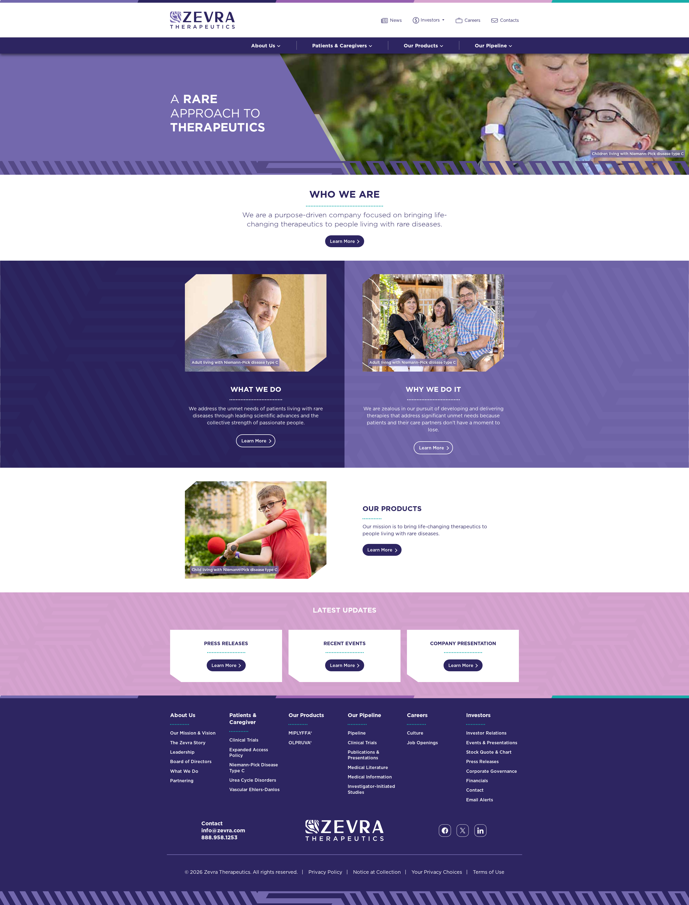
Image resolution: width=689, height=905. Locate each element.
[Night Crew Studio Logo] (344, 830)
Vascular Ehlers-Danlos (254, 789)
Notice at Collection (377, 872)
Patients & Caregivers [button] (340, 45)
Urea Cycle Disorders (252, 780)
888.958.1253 (219, 837)
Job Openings (422, 743)
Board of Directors (191, 761)
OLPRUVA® (300, 743)
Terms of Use (488, 872)
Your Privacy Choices (437, 872)
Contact (475, 790)
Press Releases (482, 761)
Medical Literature (368, 767)
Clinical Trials (243, 740)
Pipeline (357, 733)
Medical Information (370, 777)
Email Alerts (479, 800)
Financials (477, 781)
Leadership (182, 752)
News (395, 20)
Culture (415, 733)
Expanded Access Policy (248, 752)
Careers (471, 20)
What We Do (184, 771)
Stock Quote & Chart (489, 752)
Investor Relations (486, 733)
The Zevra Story (188, 743)
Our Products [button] (422, 45)
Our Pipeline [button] (491, 45)
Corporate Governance (491, 771)
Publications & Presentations (363, 755)
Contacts (509, 20)
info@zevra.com (223, 830)
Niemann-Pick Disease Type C (253, 767)
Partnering (182, 781)
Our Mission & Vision (193, 733)
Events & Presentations (491, 743)
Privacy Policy (325, 872)
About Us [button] (264, 45)
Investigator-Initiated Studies (371, 789)
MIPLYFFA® (300, 733)
